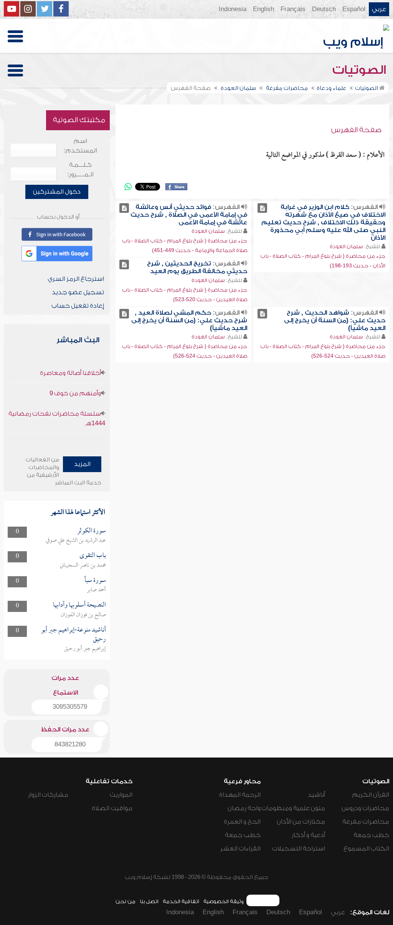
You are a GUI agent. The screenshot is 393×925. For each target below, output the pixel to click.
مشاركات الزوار (48, 794)
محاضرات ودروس (365, 808)
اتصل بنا (149, 901)
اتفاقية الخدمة (181, 901)
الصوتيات (360, 70)
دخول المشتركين (57, 191)
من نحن (125, 901)
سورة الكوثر (91, 531)
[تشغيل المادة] (262, 208)
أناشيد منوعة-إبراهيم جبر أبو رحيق (73, 635)
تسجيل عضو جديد (78, 292)
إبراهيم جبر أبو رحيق (85, 649)
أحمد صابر (96, 590)
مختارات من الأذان (301, 821)
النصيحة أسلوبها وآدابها (79, 605)
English (263, 9)
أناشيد (316, 794)
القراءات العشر (240, 848)
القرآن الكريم (370, 794)
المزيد (82, 464)
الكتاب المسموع (366, 848)
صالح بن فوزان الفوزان (83, 615)
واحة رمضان (244, 808)
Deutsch (324, 9)
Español (353, 9)
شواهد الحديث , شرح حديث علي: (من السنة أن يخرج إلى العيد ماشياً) (334, 320)
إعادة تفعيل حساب (77, 305)
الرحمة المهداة (240, 794)
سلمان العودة (346, 246)
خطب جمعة (371, 835)
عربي (379, 9)
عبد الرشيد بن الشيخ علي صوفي (76, 540)
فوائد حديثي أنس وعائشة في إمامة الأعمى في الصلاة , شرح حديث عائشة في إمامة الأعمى (188, 215)
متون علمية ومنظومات (293, 808)
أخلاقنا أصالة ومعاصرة (70, 373)
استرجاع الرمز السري (76, 278)
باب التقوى (92, 555)
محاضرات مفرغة (365, 821)
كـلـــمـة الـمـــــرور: (80, 169)
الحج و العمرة (242, 821)
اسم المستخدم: (80, 146)
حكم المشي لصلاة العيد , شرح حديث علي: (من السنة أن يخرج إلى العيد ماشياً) (189, 320)
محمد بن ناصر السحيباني (83, 565)
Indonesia (232, 9)
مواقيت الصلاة (112, 808)
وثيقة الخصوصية (223, 901)
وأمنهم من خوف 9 (75, 393)
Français (293, 9)
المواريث (121, 794)
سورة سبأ (95, 580)
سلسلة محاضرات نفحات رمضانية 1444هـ (56, 418)
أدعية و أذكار (308, 835)
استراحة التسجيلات (298, 848)
